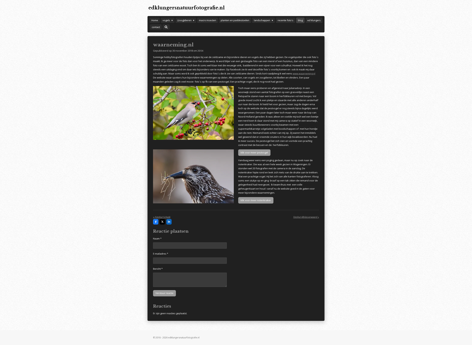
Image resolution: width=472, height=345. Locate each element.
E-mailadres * (160, 253)
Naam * (157, 238)
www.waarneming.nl (304, 73)
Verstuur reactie (164, 293)
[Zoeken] (166, 27)
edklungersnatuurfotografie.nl (186, 8)
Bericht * (158, 268)
